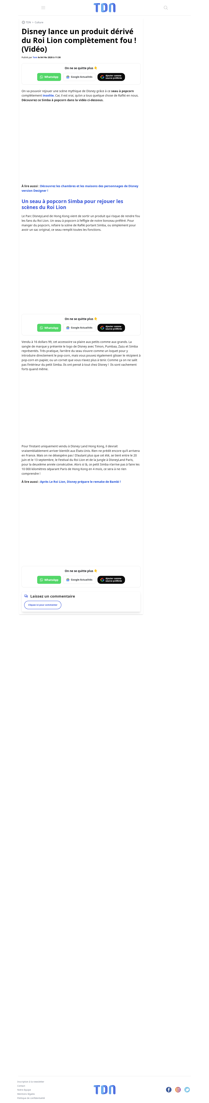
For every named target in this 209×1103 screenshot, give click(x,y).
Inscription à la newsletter (30, 1081)
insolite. (48, 95)
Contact (21, 1085)
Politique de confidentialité (31, 1098)
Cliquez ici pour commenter (42, 604)
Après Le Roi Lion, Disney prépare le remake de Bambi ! (80, 482)
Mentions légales (26, 1093)
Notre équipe (24, 1089)
